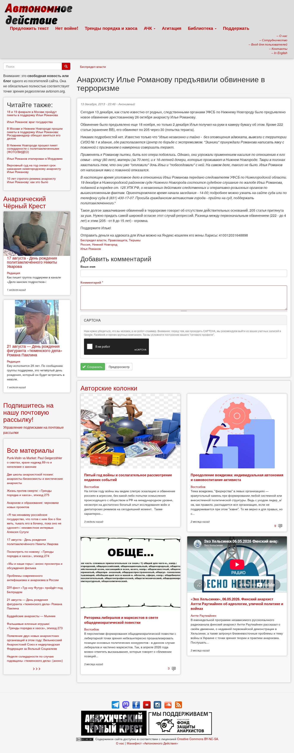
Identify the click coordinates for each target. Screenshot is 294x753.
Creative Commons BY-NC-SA (197, 739)
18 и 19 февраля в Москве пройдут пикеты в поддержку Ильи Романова (32, 113)
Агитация (171, 28)
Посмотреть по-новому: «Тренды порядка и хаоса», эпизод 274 (30, 553)
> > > (36, 668)
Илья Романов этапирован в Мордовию (35, 158)
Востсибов (91, 486)
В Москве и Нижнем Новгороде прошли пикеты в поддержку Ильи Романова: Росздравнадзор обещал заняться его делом (35, 133)
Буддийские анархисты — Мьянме (31, 616)
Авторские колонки (108, 387)
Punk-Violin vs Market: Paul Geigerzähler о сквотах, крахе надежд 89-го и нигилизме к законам (34, 462)
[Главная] (40, 15)
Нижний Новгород (104, 244)
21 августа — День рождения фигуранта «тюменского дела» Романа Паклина (34, 350)
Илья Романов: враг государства (30, 122)
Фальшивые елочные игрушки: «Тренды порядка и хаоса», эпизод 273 (35, 625)
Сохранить (94, 366)
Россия (85, 244)
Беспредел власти (93, 66)
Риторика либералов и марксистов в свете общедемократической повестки (121, 620)
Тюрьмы (135, 240)
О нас (120, 743)
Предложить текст (29, 28)
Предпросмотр (119, 366)
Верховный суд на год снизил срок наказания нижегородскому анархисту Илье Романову (34, 168)
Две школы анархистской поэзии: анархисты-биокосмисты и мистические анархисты (35, 478)
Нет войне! (66, 28)
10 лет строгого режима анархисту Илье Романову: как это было (31, 180)
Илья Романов (90, 248)
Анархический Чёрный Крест (24, 202)
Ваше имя (87, 266)
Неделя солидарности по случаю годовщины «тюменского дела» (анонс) (35, 658)
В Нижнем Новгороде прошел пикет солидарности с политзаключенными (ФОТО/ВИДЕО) (33, 148)
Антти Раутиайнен (203, 615)
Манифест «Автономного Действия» (152, 743)
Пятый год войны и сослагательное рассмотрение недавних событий (128, 477)
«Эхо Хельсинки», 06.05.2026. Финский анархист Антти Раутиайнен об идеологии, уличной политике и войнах (237, 604)
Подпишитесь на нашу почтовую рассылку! (28, 412)
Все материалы (30, 450)
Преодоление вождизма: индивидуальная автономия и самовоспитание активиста (237, 477)
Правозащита (117, 240)
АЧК (148, 28)
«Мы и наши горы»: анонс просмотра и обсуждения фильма (34, 565)
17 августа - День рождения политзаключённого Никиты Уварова (32, 262)
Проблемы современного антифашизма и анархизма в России (33, 577)
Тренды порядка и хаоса (111, 28)
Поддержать (236, 28)
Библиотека (201, 28)
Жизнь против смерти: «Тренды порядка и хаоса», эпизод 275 (29, 492)
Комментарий (91, 282)
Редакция (13, 273)
